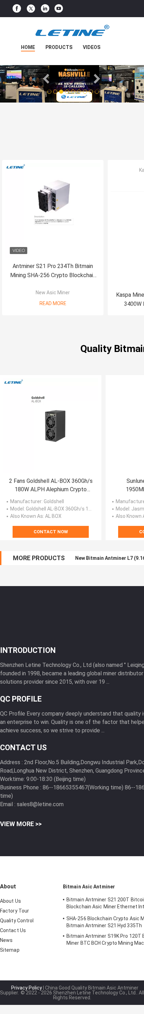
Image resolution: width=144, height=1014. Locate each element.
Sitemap (10, 950)
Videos (91, 47)
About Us (10, 901)
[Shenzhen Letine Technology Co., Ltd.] (72, 31)
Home (28, 47)
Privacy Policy (26, 988)
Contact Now (51, 531)
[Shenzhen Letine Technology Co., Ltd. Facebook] (16, 8)
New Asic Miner (53, 292)
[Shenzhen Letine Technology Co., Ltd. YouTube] (58, 8)
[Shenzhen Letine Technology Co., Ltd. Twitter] (31, 9)
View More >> (21, 824)
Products (58, 47)
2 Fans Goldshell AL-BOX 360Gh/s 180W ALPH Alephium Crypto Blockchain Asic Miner (51, 486)
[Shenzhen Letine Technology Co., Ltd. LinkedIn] (45, 8)
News (6, 940)
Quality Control (17, 920)
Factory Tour (14, 911)
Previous (47, 78)
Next (97, 78)
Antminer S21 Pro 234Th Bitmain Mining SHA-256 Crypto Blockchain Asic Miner (53, 271)
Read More (52, 303)
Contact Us (13, 930)
